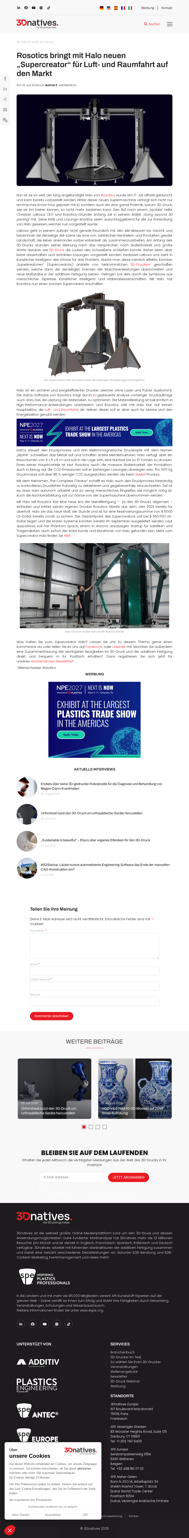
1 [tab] (84, 1127)
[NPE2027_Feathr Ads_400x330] (94, 720)
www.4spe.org (91, 1310)
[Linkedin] (5, 89)
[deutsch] (101, 8)
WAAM (140, 474)
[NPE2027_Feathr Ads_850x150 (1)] (94, 432)
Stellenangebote (124, 1371)
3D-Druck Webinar (125, 1381)
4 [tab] (105, 1127)
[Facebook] (5, 79)
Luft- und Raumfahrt (61, 409)
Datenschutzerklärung (107, 1516)
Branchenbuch (122, 1352)
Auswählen (53, 1515)
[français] (123, 8)
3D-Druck (56, 250)
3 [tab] (98, 1127)
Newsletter (118, 1376)
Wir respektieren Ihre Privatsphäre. (31, 1500)
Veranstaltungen (124, 1366)
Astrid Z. (51, 85)
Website (35, 995)
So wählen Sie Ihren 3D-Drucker (135, 1362)
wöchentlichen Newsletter (52, 661)
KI (94, 395)
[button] (9, 1530)
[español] (116, 8)
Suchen (154, 24)
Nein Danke (20, 1515)
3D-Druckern (140, 264)
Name (34, 964)
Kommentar (38, 930)
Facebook (94, 646)
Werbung (147, 8)
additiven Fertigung (136, 1247)
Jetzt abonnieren (129, 1177)
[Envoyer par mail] (5, 110)
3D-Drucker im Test (125, 1357)
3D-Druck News (28, 42)
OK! (85, 1515)
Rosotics (108, 195)
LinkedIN (118, 646)
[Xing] (5, 99)
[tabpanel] (54, 1089)
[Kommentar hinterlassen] (5, 120)
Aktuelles (47, 42)
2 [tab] (91, 1127)
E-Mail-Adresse (41, 979)
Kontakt (166, 8)
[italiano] (130, 8)
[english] (109, 8)
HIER (67, 535)
